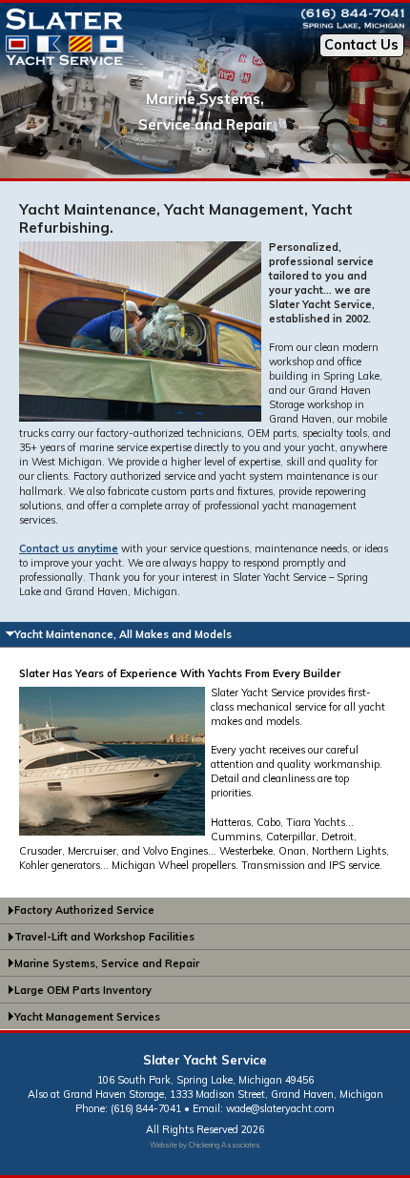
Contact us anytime (68, 548)
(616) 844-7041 (146, 1108)
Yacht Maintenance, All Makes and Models (123, 634)
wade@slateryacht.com (280, 1108)
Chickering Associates (224, 1144)
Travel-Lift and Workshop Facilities (104, 936)
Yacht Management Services (87, 1016)
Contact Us (361, 44)
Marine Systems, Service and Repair (106, 963)
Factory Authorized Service (84, 910)
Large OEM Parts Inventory (83, 990)
